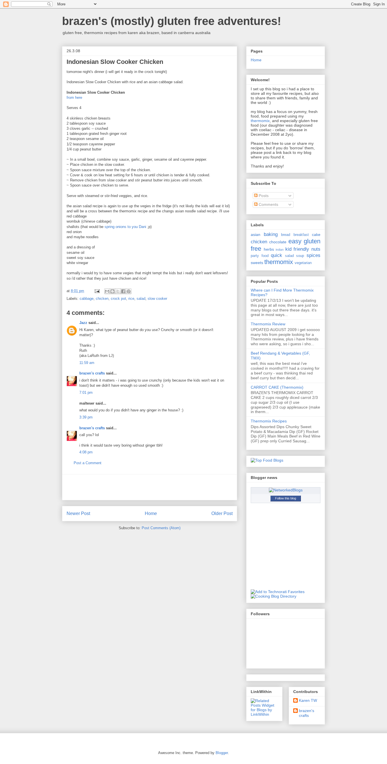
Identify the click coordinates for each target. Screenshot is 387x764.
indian (280, 249)
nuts (315, 249)
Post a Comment (87, 463)
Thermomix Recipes (269, 421)
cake (316, 234)
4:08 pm (86, 452)
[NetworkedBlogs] (286, 490)
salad (141, 298)
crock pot (118, 298)
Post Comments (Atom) (161, 528)
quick (276, 255)
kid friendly (297, 249)
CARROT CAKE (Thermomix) (277, 387)
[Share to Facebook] (123, 291)
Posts (263, 195)
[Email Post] (97, 291)
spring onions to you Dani (126, 227)
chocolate (277, 242)
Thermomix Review (268, 324)
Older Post (222, 513)
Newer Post (78, 513)
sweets (257, 262)
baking (271, 234)
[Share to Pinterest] (128, 291)
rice (131, 298)
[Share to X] (118, 291)
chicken (102, 298)
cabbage (86, 298)
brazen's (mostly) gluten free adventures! (171, 21)
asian (255, 234)
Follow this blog (285, 498)
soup (300, 256)
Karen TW (308, 700)
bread (285, 235)
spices (313, 255)
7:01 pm (86, 392)
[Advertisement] (149, 487)
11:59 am (86, 363)
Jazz (83, 323)
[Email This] (107, 291)
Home (151, 513)
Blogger (222, 753)
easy (294, 241)
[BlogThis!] (112, 291)
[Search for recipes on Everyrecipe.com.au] (267, 460)
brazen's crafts (92, 373)
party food (260, 256)
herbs (269, 249)
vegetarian (303, 263)
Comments (268, 204)
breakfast (301, 235)
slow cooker (157, 298)
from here (74, 97)
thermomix (260, 120)
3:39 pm (86, 417)
